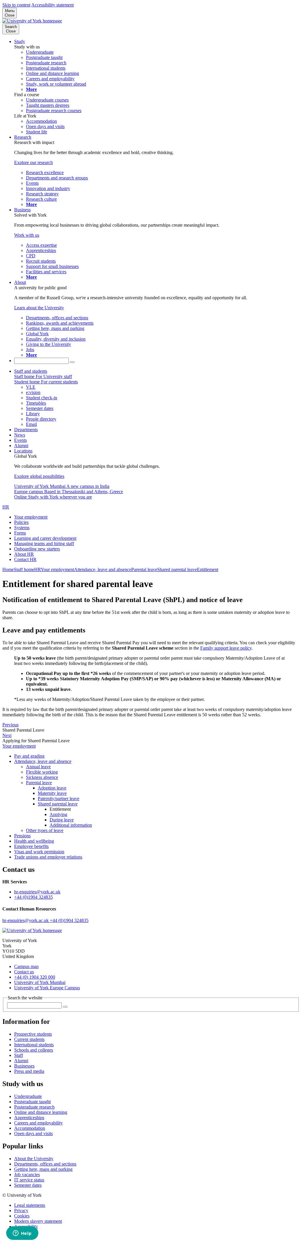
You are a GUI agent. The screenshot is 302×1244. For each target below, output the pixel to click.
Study (19, 41)
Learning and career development (45, 538)
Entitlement (207, 569)
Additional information (71, 825)
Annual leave (38, 766)
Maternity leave (52, 793)
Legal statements (29, 1205)
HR (5, 506)
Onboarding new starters (37, 548)
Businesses (24, 1065)
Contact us (24, 971)
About (20, 282)
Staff (18, 1055)
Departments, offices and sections (45, 1163)
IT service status (29, 1179)
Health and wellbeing (34, 840)
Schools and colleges (33, 1049)
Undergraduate (28, 1096)
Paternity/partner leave (58, 798)
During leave (62, 819)
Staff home (24, 569)
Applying (58, 814)
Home (8, 569)
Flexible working (42, 771)
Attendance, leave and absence (102, 569)
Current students (29, 1039)
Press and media (29, 1071)
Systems (21, 527)
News (19, 434)
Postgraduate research (34, 1106)
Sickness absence (42, 777)
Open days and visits (33, 1133)
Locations (23, 450)
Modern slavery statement (38, 1221)
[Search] (72, 362)
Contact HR (25, 559)
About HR (24, 554)
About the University (33, 1158)
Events (20, 440)
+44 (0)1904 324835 (33, 897)
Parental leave (144, 569)
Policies (21, 522)
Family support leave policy (226, 647)
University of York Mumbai (39, 982)
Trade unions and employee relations (48, 856)
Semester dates (28, 1185)
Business (22, 209)
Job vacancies (27, 1174)
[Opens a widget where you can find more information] (22, 1233)
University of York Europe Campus (47, 987)
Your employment (30, 516)
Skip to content (16, 4)
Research (22, 137)
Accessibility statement (52, 4)
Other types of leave (44, 830)
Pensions (22, 835)
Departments (26, 429)
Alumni (21, 445)
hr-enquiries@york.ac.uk (37, 891)
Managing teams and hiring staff (44, 543)
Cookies (21, 1215)
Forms (20, 532)
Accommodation (29, 1128)
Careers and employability (38, 1122)
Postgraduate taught (32, 1101)
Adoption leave (52, 787)
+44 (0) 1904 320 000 (34, 977)
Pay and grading (29, 756)
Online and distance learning (40, 1112)
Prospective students (33, 1034)
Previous (10, 724)
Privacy (21, 1210)
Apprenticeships (29, 1117)
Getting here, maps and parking (43, 1169)
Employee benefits (31, 846)
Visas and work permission (39, 851)
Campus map (26, 966)
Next (7, 735)
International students (34, 1044)
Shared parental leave (177, 569)
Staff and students (30, 371)
